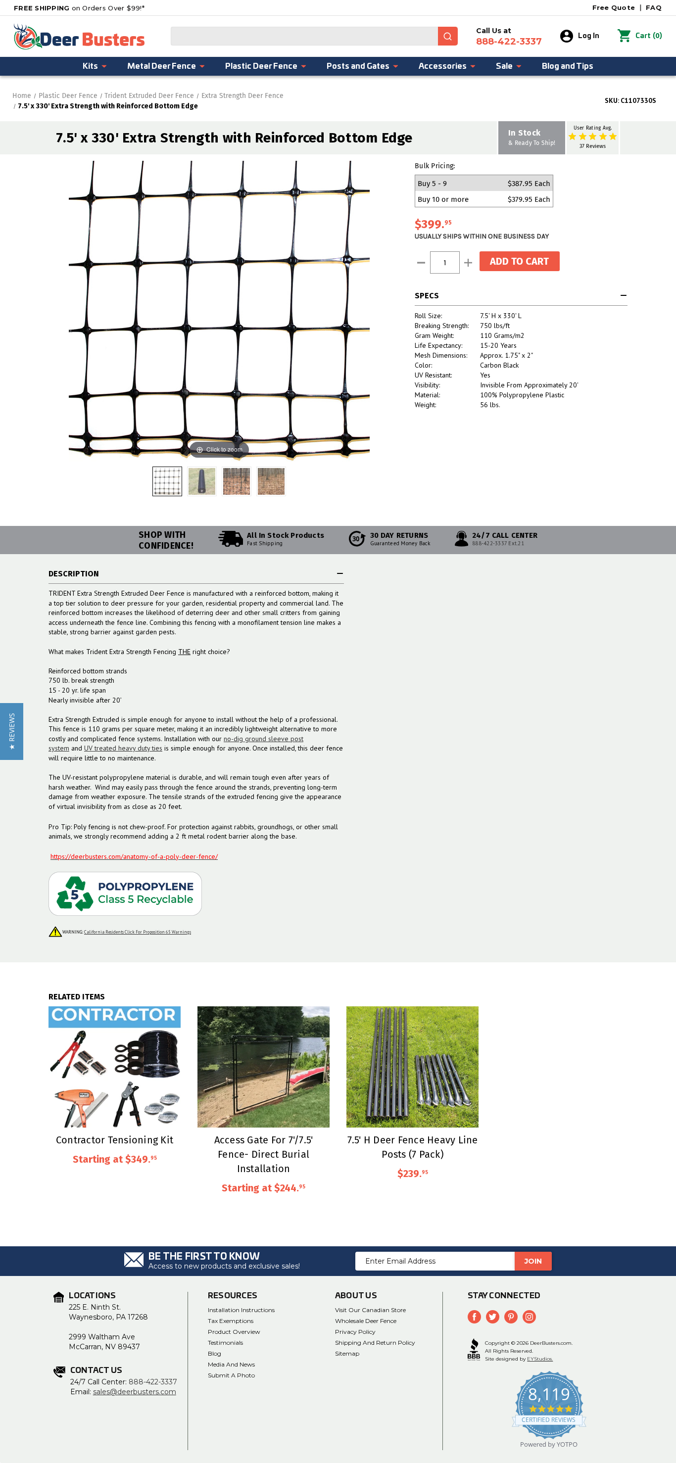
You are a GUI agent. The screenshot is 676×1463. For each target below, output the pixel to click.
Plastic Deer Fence (261, 66)
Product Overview (234, 1331)
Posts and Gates (358, 66)
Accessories (443, 66)
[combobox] (314, 36)
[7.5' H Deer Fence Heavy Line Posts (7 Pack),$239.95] (412, 1067)
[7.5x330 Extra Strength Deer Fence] (202, 481)
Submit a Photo (231, 1375)
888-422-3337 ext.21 (498, 543)
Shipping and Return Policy (375, 1342)
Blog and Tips (567, 66)
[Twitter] (492, 1316)
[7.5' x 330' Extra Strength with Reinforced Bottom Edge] (167, 481)
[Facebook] (474, 1316)
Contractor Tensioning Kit (114, 1140)
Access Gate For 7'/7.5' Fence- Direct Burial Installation (263, 1154)
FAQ (654, 7)
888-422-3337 (153, 1381)
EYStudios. (540, 1359)
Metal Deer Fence (161, 66)
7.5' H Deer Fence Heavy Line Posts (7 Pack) (412, 1147)
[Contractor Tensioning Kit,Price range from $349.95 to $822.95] (114, 1067)
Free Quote (613, 7)
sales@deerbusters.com (134, 1391)
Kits (90, 66)
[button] (11, 731)
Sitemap (347, 1353)
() (648, 36)
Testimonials (225, 1342)
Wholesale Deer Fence (365, 1320)
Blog (214, 1353)
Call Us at (509, 36)
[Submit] (448, 36)
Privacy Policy (355, 1331)
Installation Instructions (241, 1310)
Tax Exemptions (230, 1320)
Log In (588, 36)
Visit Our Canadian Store (370, 1310)
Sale (504, 66)
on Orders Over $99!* (79, 8)
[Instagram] (529, 1316)
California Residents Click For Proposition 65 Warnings (137, 932)
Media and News (231, 1364)
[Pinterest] (511, 1316)
